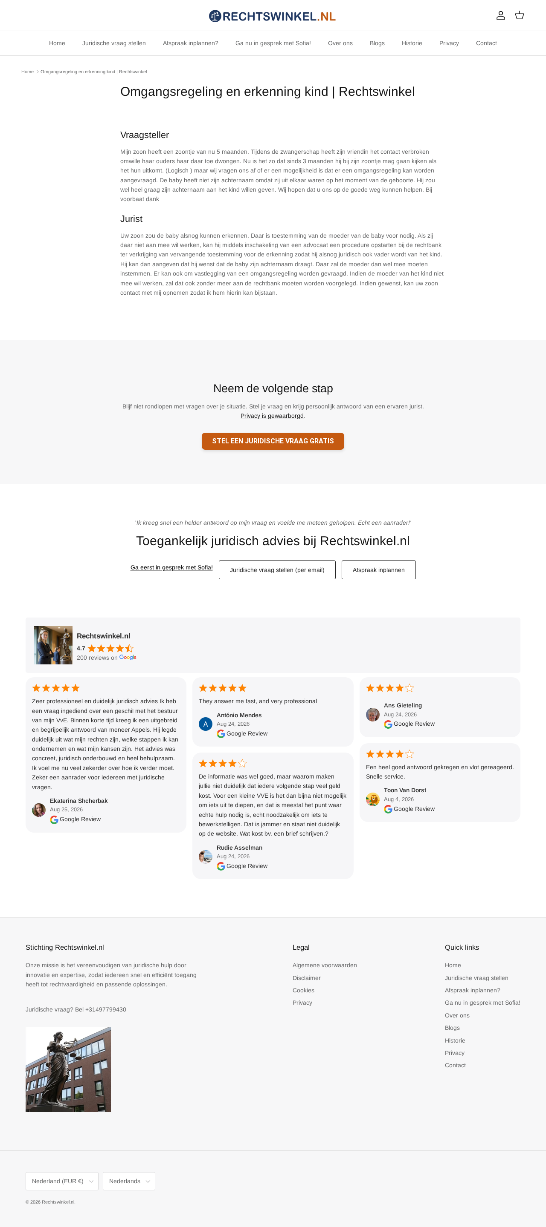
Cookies (303, 990)
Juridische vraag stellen (114, 43)
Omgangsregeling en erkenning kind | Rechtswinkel (94, 71)
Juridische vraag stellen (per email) (277, 569)
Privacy (449, 43)
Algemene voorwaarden (325, 965)
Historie (412, 43)
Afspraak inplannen (379, 569)
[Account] (499, 15)
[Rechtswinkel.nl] (273, 15)
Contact (486, 43)
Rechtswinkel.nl (58, 1201)
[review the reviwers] (54, 819)
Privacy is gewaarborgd (272, 415)
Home (57, 43)
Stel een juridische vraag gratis (273, 441)
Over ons (340, 43)
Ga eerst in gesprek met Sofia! (172, 567)
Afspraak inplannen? (190, 43)
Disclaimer (307, 977)
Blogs (377, 43)
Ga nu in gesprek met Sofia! (273, 43)
